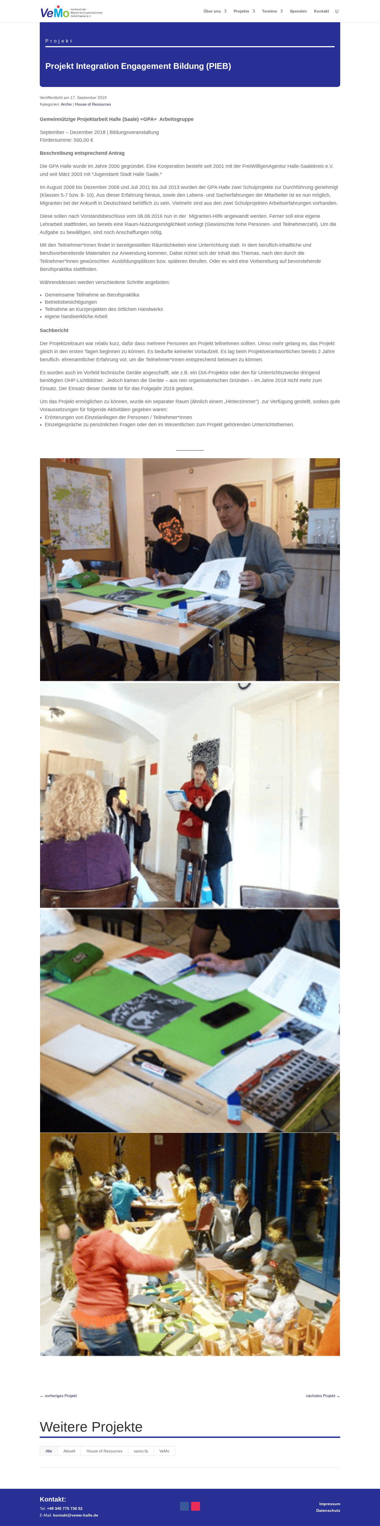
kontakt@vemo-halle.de (75, 1515)
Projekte (241, 11)
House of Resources (93, 104)
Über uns (212, 11)
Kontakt (321, 11)
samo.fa (141, 1451)
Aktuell (69, 1451)
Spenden (298, 11)
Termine (269, 11)
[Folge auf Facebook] (184, 1506)
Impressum (329, 1504)
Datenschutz (328, 1510)
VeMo (164, 1451)
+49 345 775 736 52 (65, 1508)
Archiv (66, 104)
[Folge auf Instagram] (195, 1506)
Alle (49, 1451)
